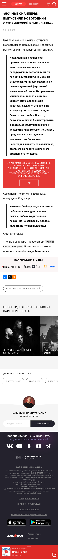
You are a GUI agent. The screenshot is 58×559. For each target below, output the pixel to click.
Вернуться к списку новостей (23, 289)
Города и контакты (29, 499)
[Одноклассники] (14, 277)
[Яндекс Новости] (11, 266)
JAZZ (49, 4)
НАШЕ (18, 4)
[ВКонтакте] (5, 277)
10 (54, 554)
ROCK (34, 4)
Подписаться (42, 424)
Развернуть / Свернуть (29, 546)
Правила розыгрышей (29, 504)
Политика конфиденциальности (29, 515)
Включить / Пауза (6, 551)
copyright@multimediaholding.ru (29, 493)
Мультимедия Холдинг (29, 457)
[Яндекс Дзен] (32, 266)
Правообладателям (29, 509)
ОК (29, 183)
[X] (10, 277)
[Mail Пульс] (50, 266)
